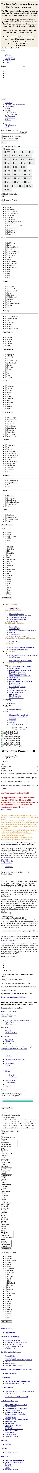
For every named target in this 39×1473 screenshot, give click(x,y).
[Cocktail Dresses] (9, 1146)
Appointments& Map (9, 1064)
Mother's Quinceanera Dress (18, 649)
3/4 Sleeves (11, 498)
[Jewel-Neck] (6, 1219)
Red (8, 573)
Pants (9, 259)
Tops (8, 274)
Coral (9, 578)
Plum (9, 571)
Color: (3, 769)
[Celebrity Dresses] (7, 1161)
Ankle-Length (11, 418)
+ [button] (6, 701)
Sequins (9, 377)
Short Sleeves (11, 504)
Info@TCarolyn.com (8, 1015)
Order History (9, 1041)
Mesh (9, 396)
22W (18, 175)
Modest (9, 257)
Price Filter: (8, 138)
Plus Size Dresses (15, 642)
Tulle (8, 409)
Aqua (9, 543)
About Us (8, 1031)
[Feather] (4, 1199)
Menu (3, 99)
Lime (9, 541)
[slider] (34, 1101)
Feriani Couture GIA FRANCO (20, 681)
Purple (9, 555)
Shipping (12, 703)
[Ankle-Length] (5, 1205)
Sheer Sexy (11, 265)
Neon (9, 341)
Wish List (8, 55)
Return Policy (9, 1022)
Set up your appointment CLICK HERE (14, 1049)
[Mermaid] (6, 1226)
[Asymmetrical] (5, 1206)
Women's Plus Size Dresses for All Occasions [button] (16, 1369)
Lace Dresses (11, 249)
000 (8, 152)
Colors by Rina (14, 679)
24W (28, 175)
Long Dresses (11, 255)
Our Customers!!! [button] (7, 1387)
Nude (9, 582)
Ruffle (9, 373)
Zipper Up (10, 326)
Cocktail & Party (14, 629)
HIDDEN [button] (8, 705)
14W (9, 171)
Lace (8, 371)
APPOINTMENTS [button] (7, 1328)
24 (24, 163)
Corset (9, 293)
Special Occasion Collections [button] (11, 1352)
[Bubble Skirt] (7, 1159)
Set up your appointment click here (13, 997)
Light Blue (10, 547)
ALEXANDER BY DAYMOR (20, 666)
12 (8, 159)
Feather (9, 365)
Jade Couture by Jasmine (17, 687)
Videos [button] (7, 1071)
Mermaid (10, 485)
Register (7, 60)
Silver (9, 592)
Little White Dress (13, 253)
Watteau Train (11, 436)
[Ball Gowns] (6, 1150)
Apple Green (11, 537)
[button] (8, 103)
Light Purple (11, 559)
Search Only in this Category (12, 136)
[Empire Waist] (6, 1225)
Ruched (9, 305)
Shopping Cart (10, 59)
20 (8, 163)
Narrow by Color (10, 529)
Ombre (9, 344)
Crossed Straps (12, 318)
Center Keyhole (12, 291)
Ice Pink (10, 561)
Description (9, 867)
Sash (8, 375)
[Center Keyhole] (7, 1163)
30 (16, 167)
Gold (9, 584)
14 (16, 159)
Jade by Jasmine (14, 685)
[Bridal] (9, 1141)
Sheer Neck (11, 466)
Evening (10, 218)
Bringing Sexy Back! (16, 709)
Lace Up (10, 320)
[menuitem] (21, 55)
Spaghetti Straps (12, 519)
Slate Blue (10, 549)
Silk (8, 404)
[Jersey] (4, 1201)
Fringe (9, 369)
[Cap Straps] (6, 1241)
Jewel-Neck (11, 451)
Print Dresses (11, 261)
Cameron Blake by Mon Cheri (20, 670)
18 (32, 159)
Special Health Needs (16, 724)
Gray (9, 590)
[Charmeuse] (4, 1196)
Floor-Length (11, 426)
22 (16, 163)
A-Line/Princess (12, 481)
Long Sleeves (11, 500)
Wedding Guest (14, 621)
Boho (9, 245)
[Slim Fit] (6, 1228)
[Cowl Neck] (6, 1214)
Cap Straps (10, 515)
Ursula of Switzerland (16, 698)
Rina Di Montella (15, 696)
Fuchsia (9, 567)
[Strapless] (6, 1246)
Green (9, 539)
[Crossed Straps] (6, 1170)
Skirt (8, 269)
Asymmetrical (11, 420)
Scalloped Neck (12, 461)
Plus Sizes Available (13, 303)
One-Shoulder (11, 457)
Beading (10, 357)
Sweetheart (10, 470)
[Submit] (24, 66)
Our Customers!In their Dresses (10, 1081)
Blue (8, 551)
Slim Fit (9, 487)
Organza (10, 398)
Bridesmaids (11, 209)
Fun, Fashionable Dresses (17, 636)
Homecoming (11, 224)
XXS (18, 182)
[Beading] (5, 1188)
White (9, 594)
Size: (2, 765)
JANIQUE (13, 688)
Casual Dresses (12, 211)
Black (9, 588)
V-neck (9, 472)
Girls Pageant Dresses (14, 222)
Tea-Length (11, 434)
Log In (7, 62)
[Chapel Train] (5, 1208)
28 (8, 167)
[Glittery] (3, 1177)
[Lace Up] (6, 1172)
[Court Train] (5, 1210)
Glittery (9, 337)
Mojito (9, 534)
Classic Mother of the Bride (18, 619)
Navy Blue (10, 553)
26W (9, 178)
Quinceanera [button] (5, 1377)
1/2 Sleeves (11, 496)
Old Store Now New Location (15, 1059)
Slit (8, 307)
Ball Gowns (11, 243)
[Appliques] (5, 1186)
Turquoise (10, 545)
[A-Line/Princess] (6, 1223)
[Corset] (7, 1164)
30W (28, 178)
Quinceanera (11, 230)
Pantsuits (12, 632)
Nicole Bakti (13, 720)
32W (9, 182)
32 (24, 167)
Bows (9, 359)
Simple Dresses (14, 634)
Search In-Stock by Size (12, 146)
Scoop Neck (11, 464)
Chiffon (9, 388)
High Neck (10, 449)
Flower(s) (10, 367)
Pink (8, 563)
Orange (9, 575)
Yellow (9, 532)
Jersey (9, 392)
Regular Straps (12, 517)
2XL (8, 190)
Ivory (9, 580)
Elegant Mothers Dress (16, 614)
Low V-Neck (11, 453)
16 (24, 159)
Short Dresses (11, 267)
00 (17, 152)
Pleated (9, 301)
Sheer (9, 324)
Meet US (8, 1086)
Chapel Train (11, 422)
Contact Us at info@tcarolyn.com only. (18, 1020)
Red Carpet (11, 232)
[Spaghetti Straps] (6, 1245)
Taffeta (9, 407)
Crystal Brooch (12, 361)
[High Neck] (6, 1217)
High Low (10, 295)
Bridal (9, 207)
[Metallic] (3, 1179)
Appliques (10, 355)
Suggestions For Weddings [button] (10, 1336)
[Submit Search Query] (24, 1090)
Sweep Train (11, 432)
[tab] (21, 606)
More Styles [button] (9, 711)
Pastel (9, 346)
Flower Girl (11, 220)
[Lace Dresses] (6, 1155)
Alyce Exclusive (14, 668)
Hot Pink (10, 565)
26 (32, 163)
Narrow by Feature (10, 200)
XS (27, 182)
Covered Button (12, 316)
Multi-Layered (12, 297)
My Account (9, 57)
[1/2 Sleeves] (7, 1232)
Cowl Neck (11, 445)
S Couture (12, 719)
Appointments (14, 608)
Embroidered (11, 363)
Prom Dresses (11, 228)
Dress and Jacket (12, 247)
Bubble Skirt (11, 287)
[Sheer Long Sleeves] (7, 1237)
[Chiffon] (4, 1197)
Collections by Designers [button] (9, 1401)
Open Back (11, 299)
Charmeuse (10, 386)
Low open (10, 322)
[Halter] (6, 1216)
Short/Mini (10, 430)
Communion (11, 215)
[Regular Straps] (6, 1243)
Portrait (9, 459)
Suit (8, 272)
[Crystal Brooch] (5, 1192)
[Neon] (3, 1181)
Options (11, 722)
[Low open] (6, 1173)
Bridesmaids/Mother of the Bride (20, 616)
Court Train (11, 424)
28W (18, 178)
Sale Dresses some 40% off (18, 717)
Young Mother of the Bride (18, 617)
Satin (8, 400)
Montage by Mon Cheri (17, 674)
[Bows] (5, 1190)
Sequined (10, 402)
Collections (8, 1056)
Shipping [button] (8, 700)
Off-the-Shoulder (12, 455)
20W (9, 175)
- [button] (6, 606)
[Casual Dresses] (9, 1144)
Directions (8, 1024)
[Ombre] (3, 1183)
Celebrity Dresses (13, 289)
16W (18, 171)
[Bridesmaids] (9, 1143)
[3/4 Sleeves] (7, 1234)
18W (28, 171)
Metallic (9, 339)
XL (30, 186)
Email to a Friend (6, 863)
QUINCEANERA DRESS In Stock (21, 647)
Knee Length (11, 428)
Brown (9, 586)
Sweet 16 (10, 234)
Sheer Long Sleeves (13, 502)
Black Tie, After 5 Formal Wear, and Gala (23, 630)
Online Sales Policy (7, 861)
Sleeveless (10, 506)
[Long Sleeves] (7, 1236)
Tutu (8, 276)
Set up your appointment (9, 940)
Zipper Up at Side (13, 328)
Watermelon (11, 569)
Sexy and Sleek (12, 263)
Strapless (10, 468)
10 (29, 156)
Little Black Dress (13, 251)
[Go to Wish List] (4, 50)
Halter (9, 447)
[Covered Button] (6, 1168)
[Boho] (6, 1152)
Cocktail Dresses (12, 213)
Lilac (9, 557)
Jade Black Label (14, 683)
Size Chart (4, 859)
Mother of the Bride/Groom (16, 226)
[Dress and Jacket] (6, 1153)
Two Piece (10, 278)
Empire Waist (11, 483)
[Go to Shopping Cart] (1, 50)
